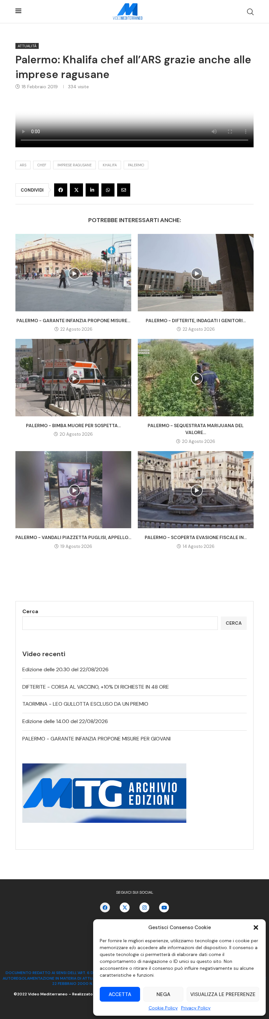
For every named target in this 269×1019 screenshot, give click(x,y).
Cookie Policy (163, 1008)
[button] (256, 927)
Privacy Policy (196, 1008)
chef (41, 165)
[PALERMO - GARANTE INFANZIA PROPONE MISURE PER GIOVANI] (73, 272)
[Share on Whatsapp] (107, 190)
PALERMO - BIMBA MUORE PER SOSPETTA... (73, 425)
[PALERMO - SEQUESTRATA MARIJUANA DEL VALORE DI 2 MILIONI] (196, 377)
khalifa (110, 165)
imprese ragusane (74, 165)
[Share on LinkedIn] (92, 190)
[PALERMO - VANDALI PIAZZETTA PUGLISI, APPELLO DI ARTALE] (73, 489)
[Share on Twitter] (76, 190)
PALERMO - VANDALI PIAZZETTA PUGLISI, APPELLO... (73, 537)
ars (23, 165)
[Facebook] (105, 907)
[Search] (250, 11)
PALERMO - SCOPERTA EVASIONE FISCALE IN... (196, 537)
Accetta (120, 994)
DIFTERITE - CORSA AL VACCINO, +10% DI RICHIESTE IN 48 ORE (95, 686)
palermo (136, 165)
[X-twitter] (125, 907)
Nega (163, 994)
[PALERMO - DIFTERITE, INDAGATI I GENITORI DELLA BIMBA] (196, 272)
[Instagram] (144, 907)
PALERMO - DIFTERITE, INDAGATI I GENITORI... (196, 320)
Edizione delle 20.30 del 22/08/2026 (65, 669)
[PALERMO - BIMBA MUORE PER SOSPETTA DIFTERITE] (73, 377)
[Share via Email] (123, 190)
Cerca (30, 611)
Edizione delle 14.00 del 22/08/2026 (65, 721)
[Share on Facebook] (60, 190)
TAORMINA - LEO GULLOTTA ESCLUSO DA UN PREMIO (85, 703)
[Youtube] (164, 907)
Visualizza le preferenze (223, 994)
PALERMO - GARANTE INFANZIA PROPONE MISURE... (73, 320)
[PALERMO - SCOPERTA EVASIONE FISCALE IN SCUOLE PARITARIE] (196, 489)
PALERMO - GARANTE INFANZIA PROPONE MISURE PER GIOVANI (96, 738)
